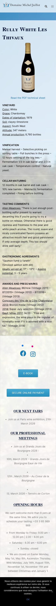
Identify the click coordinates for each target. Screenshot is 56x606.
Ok (28, 599)
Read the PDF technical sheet (28, 97)
